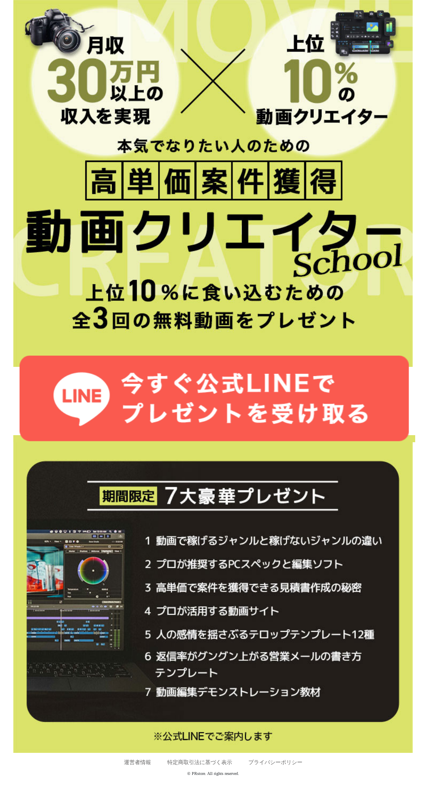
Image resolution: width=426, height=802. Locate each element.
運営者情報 (137, 762)
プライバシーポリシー (275, 762)
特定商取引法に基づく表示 (199, 762)
